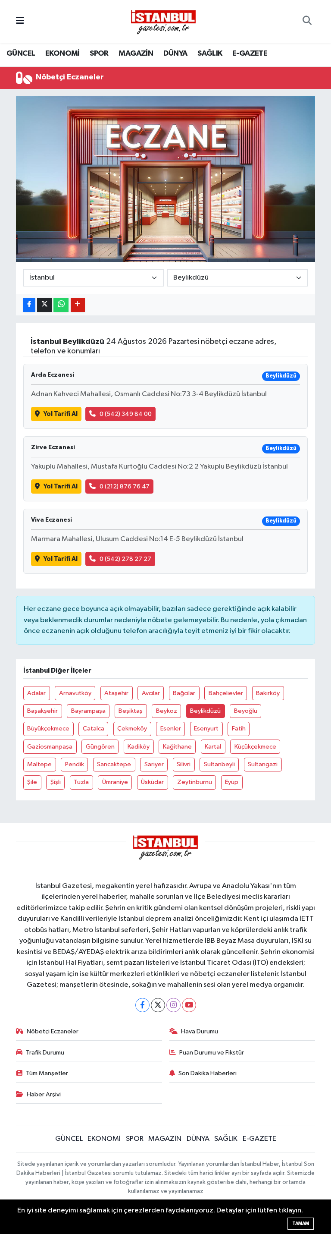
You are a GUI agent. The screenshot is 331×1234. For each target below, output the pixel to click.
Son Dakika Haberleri (207, 1073)
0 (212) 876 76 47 (125, 486)
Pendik (74, 764)
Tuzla (81, 782)
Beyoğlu (245, 711)
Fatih (239, 728)
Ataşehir (116, 693)
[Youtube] (189, 1005)
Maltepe (39, 764)
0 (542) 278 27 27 (125, 559)
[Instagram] (173, 1005)
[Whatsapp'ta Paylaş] (61, 305)
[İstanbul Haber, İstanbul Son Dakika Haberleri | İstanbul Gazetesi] (163, 21)
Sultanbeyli (219, 764)
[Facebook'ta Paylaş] (29, 305)
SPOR (99, 53)
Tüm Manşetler (47, 1073)
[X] (158, 1005)
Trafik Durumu (45, 1052)
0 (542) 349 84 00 (126, 414)
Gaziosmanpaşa (49, 746)
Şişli (55, 782)
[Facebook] (142, 1005)
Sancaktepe (114, 764)
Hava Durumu (199, 1031)
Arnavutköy (75, 693)
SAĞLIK (209, 53)
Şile (32, 782)
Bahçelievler (226, 693)
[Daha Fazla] (78, 305)
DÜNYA (175, 53)
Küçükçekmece (255, 746)
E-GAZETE (249, 53)
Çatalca (93, 728)
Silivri (183, 764)
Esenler (170, 728)
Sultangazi (263, 764)
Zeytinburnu (194, 782)
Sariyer (154, 764)
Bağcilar (184, 693)
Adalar (36, 693)
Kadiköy (139, 746)
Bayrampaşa (88, 711)
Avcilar (151, 693)
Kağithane (177, 746)
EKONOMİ (62, 53)
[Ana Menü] (20, 21)
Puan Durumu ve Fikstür (211, 1052)
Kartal (213, 746)
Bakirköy (268, 693)
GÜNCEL (20, 53)
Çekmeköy (132, 728)
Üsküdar (152, 782)
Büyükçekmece (48, 728)
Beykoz (166, 711)
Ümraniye (115, 782)
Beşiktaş (131, 711)
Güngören (100, 746)
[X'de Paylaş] (44, 305)
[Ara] (307, 21)
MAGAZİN (136, 53)
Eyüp (231, 782)
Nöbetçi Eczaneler (52, 1031)
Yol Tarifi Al (61, 414)
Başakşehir (42, 711)
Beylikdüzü (205, 711)
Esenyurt (206, 728)
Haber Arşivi (44, 1094)
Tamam (300, 1223)
